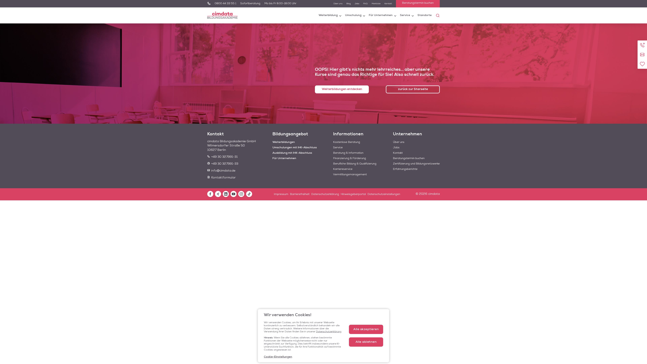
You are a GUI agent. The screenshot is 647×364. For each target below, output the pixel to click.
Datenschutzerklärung (325, 194)
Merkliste (376, 4)
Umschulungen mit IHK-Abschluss (294, 147)
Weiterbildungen (283, 142)
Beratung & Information (348, 153)
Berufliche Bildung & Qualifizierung (354, 163)
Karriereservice (342, 169)
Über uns (337, 4)
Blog (348, 4)
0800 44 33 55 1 (225, 3)
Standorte (425, 15)
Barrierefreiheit (300, 194)
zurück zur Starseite (413, 89)
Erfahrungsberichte (405, 169)
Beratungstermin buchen (418, 3)
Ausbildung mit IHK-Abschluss (292, 153)
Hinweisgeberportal (353, 194)
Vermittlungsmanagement (350, 174)
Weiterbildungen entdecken (342, 89)
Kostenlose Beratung (346, 142)
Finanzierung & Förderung (349, 158)
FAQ (365, 4)
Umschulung (353, 15)
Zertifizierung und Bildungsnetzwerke (416, 163)
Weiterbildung (328, 15)
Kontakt (388, 4)
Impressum (281, 194)
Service (405, 15)
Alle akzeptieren (366, 329)
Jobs (357, 4)
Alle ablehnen (366, 342)
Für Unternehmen (381, 15)
